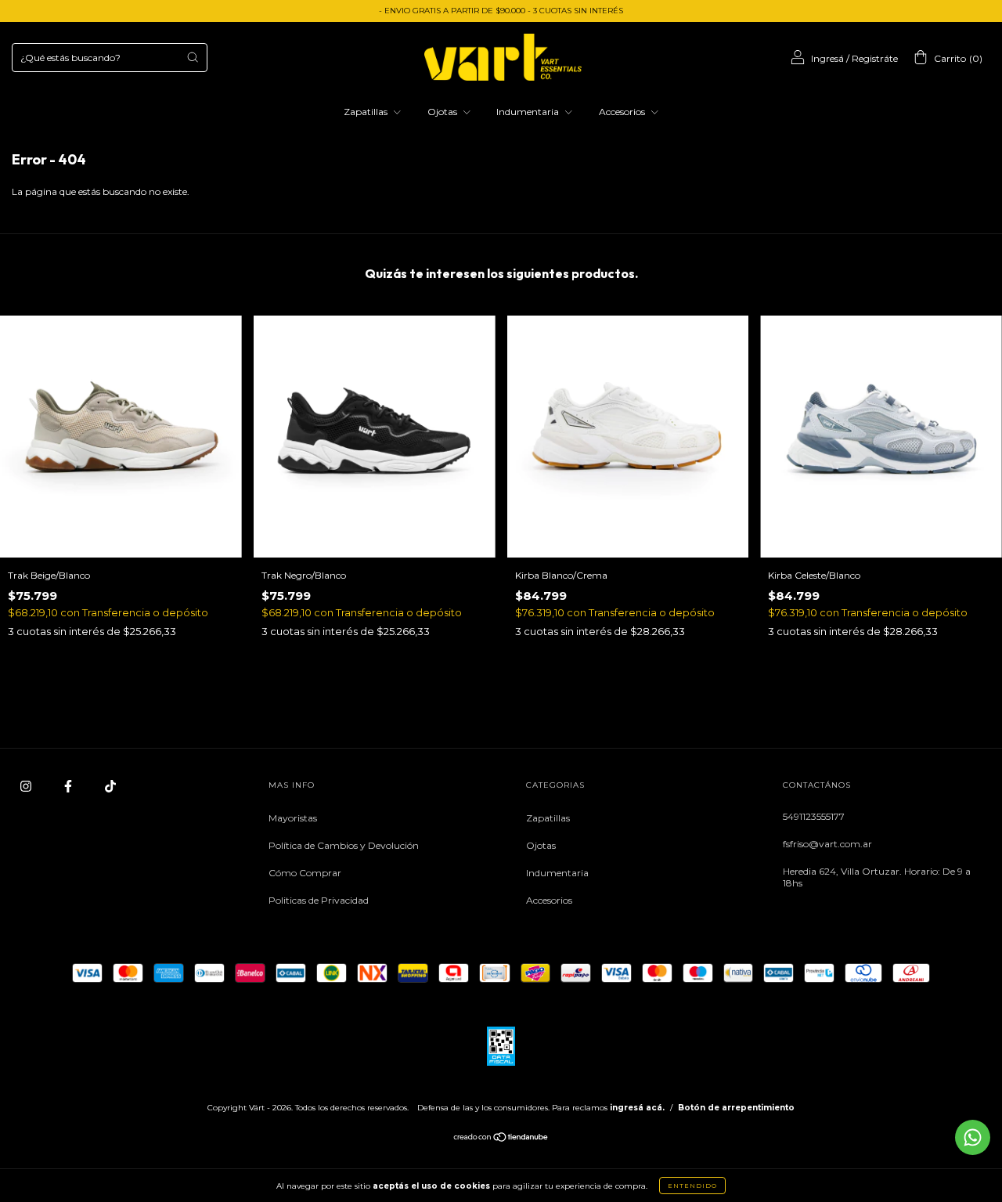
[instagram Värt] (27, 786)
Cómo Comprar (305, 873)
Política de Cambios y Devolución (344, 845)
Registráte (875, 58)
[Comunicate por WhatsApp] (972, 1137)
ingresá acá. (637, 1108)
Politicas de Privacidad (319, 900)
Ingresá (827, 58)
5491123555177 (814, 816)
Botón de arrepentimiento (736, 1108)
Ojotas (443, 111)
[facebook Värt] (69, 786)
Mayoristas (293, 818)
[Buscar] (192, 57)
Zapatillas (367, 111)
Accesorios (623, 111)
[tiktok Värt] (110, 786)
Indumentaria (528, 111)
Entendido (692, 1185)
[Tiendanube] (501, 1139)
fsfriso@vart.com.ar (827, 844)
